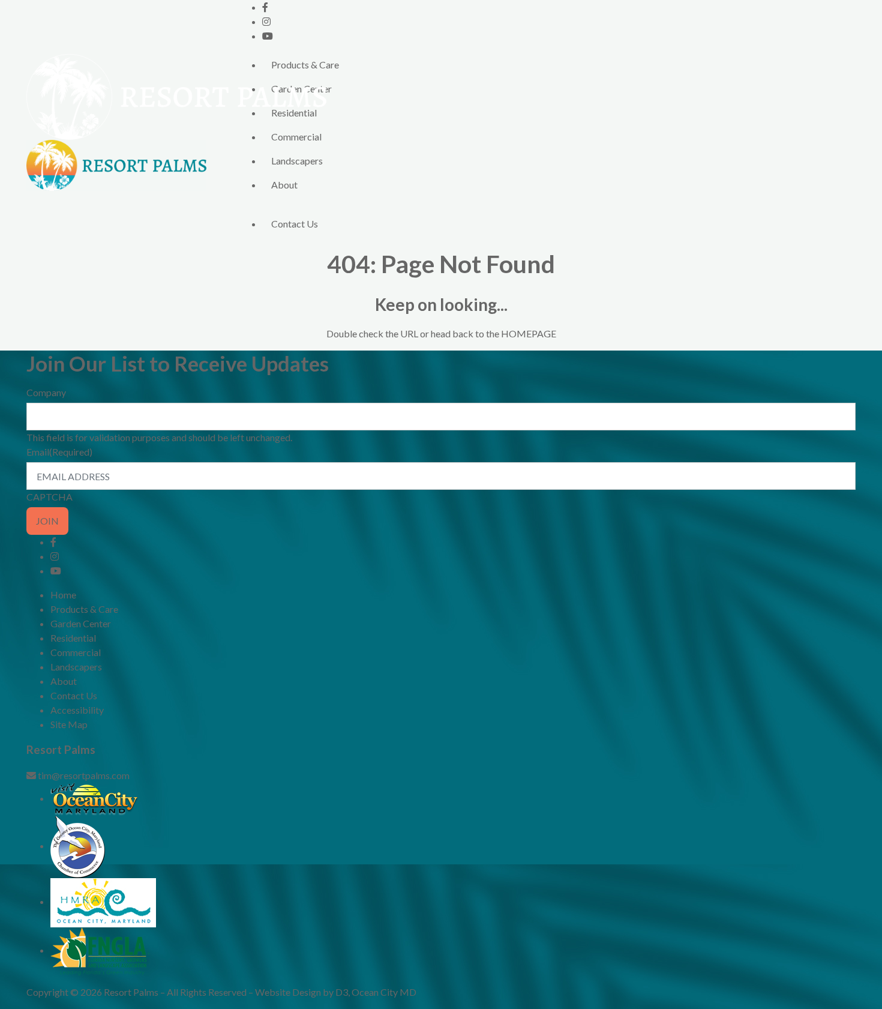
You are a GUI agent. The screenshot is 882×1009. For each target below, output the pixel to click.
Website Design (288, 992)
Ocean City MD (384, 992)
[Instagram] (266, 21)
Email (59, 451)
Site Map (69, 724)
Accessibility (77, 709)
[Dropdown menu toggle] (271, 205)
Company (46, 392)
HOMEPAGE (528, 333)
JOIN (47, 520)
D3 (341, 992)
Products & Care (305, 64)
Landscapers (297, 160)
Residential (294, 112)
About (284, 184)
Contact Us (294, 223)
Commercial (296, 136)
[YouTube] (267, 35)
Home (63, 594)
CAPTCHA (49, 496)
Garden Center (301, 88)
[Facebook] (265, 7)
